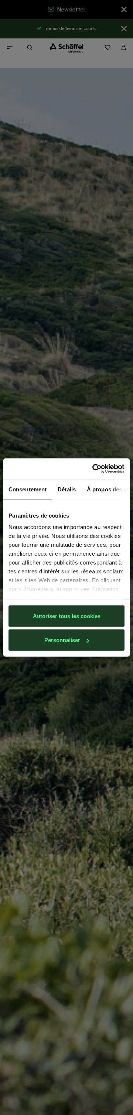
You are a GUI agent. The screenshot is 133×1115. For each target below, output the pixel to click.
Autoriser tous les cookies (66, 616)
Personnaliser (62, 640)
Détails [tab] (67, 489)
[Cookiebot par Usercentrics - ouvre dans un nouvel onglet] (94, 469)
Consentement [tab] (27, 489)
